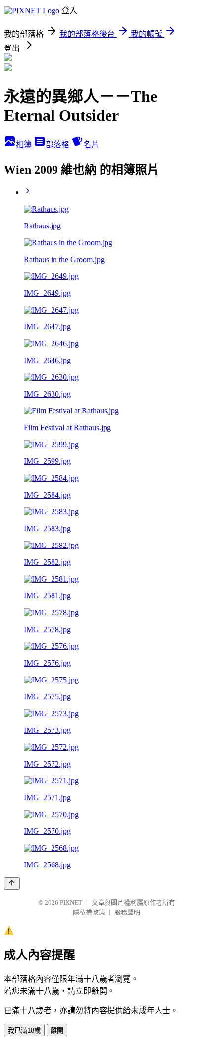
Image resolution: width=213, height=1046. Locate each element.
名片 (91, 144)
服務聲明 (127, 912)
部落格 (58, 144)
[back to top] (12, 883)
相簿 (25, 144)
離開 (57, 1030)
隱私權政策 (89, 912)
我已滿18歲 (24, 1030)
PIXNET (71, 902)
